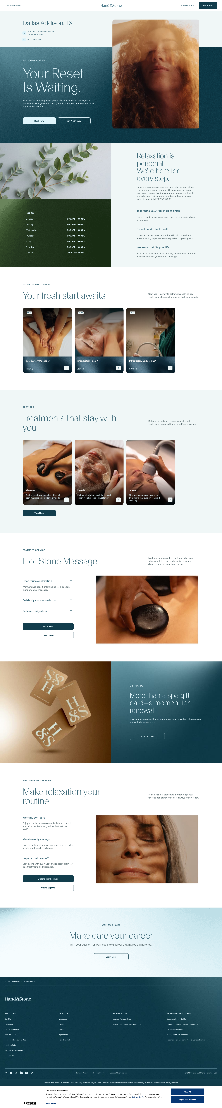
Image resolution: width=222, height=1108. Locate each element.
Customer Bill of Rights (176, 1019)
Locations (9, 1024)
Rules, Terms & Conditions (177, 1034)
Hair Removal (64, 1040)
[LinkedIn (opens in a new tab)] (21, 1072)
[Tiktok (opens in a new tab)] (31, 1072)
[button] (48, 580)
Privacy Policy (82, 1073)
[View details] (66, 368)
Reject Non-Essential (187, 1099)
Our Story (8, 1019)
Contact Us (9, 1055)
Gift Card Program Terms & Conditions (182, 1024)
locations (16, 981)
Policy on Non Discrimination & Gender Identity (186, 1040)
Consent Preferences (118, 1073)
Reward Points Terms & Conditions (127, 1024)
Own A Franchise (12, 1029)
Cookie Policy (98, 1073)
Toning (61, 1029)
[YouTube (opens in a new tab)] (26, 1072)
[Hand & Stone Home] (111, 5)
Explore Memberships (122, 1019)
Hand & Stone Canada (14, 1050)
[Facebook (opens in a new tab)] (11, 1072)
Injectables (63, 1034)
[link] (47, 340)
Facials (61, 1024)
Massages (63, 1019)
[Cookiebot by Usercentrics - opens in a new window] (30, 1103)
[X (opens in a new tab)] (16, 1072)
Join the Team (10, 1034)
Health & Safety (11, 1045)
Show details (51, 1103)
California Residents (175, 1029)
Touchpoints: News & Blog (15, 1040)
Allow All (187, 1092)
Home (7, 981)
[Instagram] (6, 1072)
